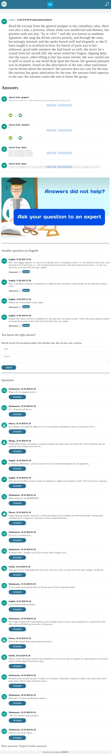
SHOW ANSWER (59, 105)
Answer (17, 397)
